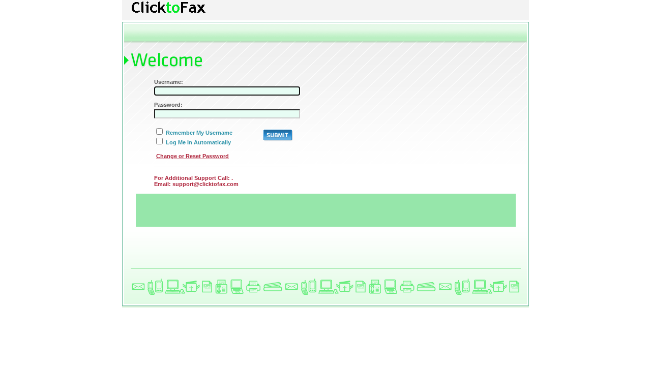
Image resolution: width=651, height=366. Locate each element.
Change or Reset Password (192, 156)
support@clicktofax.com (205, 184)
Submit (278, 135)
